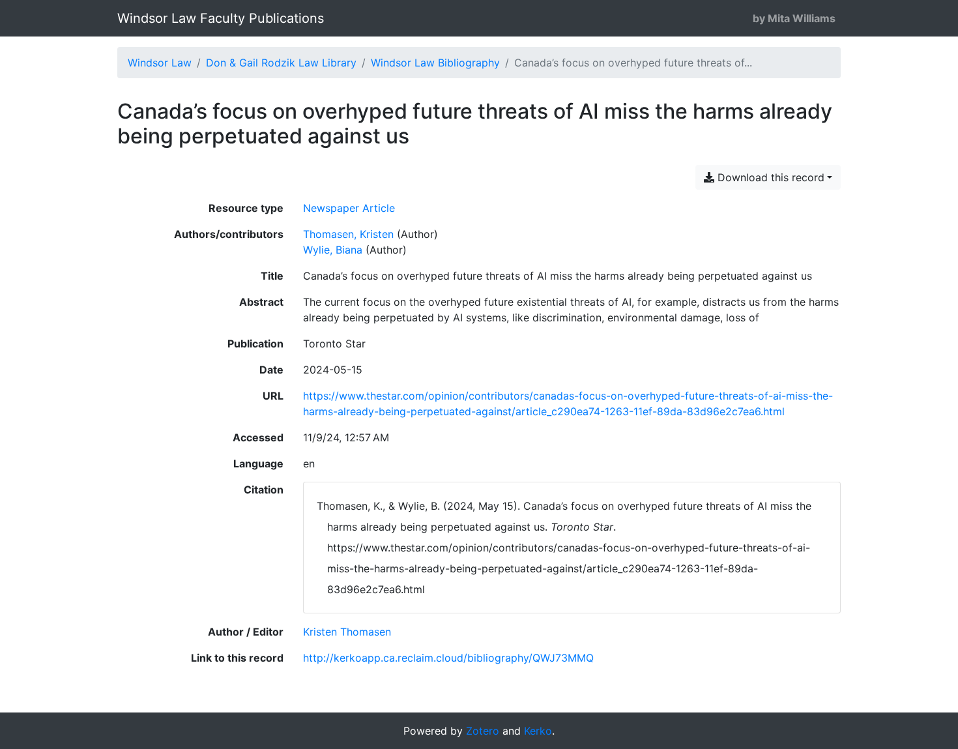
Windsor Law (160, 62)
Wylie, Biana (332, 249)
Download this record (769, 177)
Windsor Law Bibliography (435, 62)
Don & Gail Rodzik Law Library (281, 62)
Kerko (538, 730)
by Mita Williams (794, 18)
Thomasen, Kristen (348, 234)
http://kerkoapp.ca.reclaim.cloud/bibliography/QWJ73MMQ (448, 657)
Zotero (482, 730)
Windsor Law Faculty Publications (220, 18)
